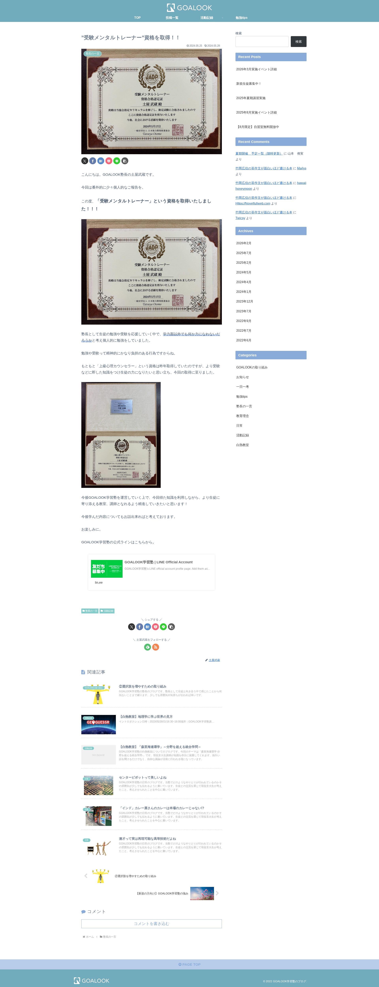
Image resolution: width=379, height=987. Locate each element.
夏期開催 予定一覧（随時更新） (259, 153)
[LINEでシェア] (116, 160)
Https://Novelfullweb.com (252, 203)
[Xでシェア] (84, 160)
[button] (124, 160)
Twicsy (240, 218)
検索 (238, 33)
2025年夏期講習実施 (250, 98)
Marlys (301, 168)
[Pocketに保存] (108, 160)
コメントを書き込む (151, 923)
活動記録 (108, 610)
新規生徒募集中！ (249, 83)
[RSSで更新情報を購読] (155, 647)
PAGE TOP (191, 964)
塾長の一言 (91, 610)
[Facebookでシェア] (92, 160)
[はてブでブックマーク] (100, 160)
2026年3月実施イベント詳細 (256, 69)
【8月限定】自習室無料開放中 (257, 127)
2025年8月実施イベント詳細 (256, 112)
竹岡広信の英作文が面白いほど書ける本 (263, 168)
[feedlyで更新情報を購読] (147, 647)
